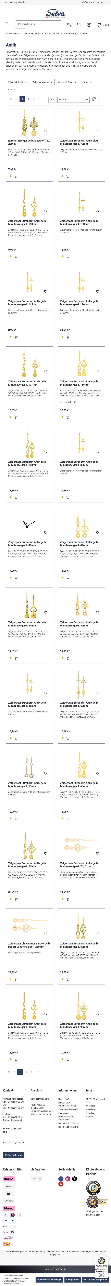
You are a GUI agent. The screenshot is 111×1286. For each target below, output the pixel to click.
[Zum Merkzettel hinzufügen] (46, 132)
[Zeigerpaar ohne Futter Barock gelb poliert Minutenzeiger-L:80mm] (29, 925)
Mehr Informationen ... (12, 1284)
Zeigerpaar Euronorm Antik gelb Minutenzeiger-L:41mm (27, 544)
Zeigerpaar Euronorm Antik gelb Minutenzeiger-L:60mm (79, 784)
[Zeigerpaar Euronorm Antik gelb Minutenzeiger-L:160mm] (29, 443)
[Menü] (6, 23)
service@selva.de (17, 2)
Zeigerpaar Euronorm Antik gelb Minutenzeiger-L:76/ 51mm (79, 865)
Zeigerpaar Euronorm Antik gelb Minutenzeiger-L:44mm (27, 624)
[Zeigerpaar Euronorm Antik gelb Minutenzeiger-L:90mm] (81, 1005)
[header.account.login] (88, 24)
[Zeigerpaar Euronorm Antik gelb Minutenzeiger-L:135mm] (81, 363)
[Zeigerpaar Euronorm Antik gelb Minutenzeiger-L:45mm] (81, 604)
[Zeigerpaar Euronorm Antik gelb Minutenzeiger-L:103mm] (29, 202)
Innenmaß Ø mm (65, 82)
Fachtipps (90, 1106)
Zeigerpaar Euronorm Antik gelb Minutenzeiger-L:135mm (79, 383)
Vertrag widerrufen (14, 1155)
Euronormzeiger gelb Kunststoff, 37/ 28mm (29, 142)
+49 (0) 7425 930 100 (98, 2)
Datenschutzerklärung (68, 1123)
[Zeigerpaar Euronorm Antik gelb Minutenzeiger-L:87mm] (81, 925)
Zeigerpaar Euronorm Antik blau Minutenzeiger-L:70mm (79, 142)
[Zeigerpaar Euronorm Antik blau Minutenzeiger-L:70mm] (81, 122)
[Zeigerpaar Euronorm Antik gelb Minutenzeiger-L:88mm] (29, 1005)
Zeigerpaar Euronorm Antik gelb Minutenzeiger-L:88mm (27, 1025)
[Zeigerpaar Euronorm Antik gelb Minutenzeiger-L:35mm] (81, 443)
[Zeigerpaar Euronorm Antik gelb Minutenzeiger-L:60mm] (81, 764)
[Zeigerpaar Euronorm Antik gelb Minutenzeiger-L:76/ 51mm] (81, 845)
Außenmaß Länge (41, 82)
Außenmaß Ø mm (16, 82)
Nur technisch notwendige (49, 1279)
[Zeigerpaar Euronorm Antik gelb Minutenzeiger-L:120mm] (81, 283)
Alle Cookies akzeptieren (95, 1279)
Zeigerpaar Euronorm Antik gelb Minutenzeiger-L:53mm (27, 784)
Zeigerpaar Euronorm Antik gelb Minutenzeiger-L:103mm (27, 222)
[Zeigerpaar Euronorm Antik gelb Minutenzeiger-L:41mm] (29, 523)
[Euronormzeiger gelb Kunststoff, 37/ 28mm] (29, 122)
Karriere (89, 1116)
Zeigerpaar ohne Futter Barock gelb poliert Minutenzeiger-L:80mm (29, 945)
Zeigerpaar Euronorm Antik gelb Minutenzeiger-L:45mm (79, 624)
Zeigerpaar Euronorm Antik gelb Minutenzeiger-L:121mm (27, 383)
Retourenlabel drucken (68, 1127)
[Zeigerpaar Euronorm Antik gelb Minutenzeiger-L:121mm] (29, 363)
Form (10, 89)
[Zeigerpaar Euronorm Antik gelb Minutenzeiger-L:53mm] (29, 764)
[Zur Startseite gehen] (55, 13)
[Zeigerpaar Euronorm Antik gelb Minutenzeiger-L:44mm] (29, 604)
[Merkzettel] (78, 24)
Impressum (63, 1113)
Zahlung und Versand (68, 1109)
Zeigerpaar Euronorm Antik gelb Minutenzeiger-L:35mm (79, 463)
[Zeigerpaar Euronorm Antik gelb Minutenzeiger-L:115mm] (29, 283)
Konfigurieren (72, 1279)
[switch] (101, 1275)
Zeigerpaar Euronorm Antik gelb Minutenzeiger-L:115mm (27, 303)
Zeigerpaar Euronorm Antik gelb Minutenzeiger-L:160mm (27, 463)
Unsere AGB (63, 1099)
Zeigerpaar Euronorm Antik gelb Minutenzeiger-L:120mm (79, 303)
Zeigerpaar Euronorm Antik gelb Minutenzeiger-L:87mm (79, 945)
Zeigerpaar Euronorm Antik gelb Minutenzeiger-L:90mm (79, 1025)
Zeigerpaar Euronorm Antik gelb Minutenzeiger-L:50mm (79, 704)
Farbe (85, 82)
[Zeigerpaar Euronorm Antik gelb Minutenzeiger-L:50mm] (81, 684)
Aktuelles (90, 1113)
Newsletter (91, 1109)
